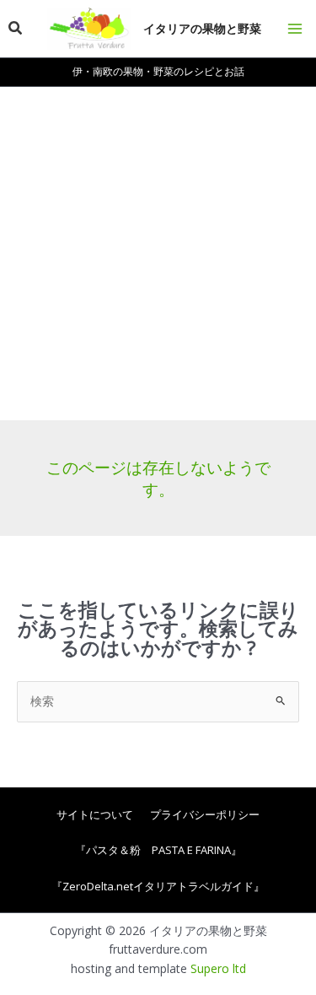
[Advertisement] (158, 253)
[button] (16, 29)
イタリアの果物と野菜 (202, 28)
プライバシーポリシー (205, 814)
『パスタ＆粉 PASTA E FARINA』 (158, 849)
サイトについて (94, 814)
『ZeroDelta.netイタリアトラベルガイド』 (158, 886)
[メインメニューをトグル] (294, 29)
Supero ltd (218, 968)
